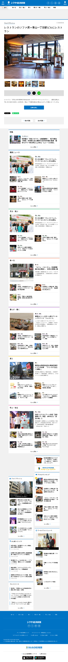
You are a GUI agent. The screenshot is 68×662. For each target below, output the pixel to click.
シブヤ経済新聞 (16, 3)
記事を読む (34, 107)
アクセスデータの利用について (21, 635)
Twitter (51, 3)
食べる (14, 7)
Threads (59, 3)
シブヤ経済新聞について (23, 632)
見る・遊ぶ (22, 7)
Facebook (48, 3)
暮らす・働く (37, 7)
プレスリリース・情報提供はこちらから (42, 632)
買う (29, 7)
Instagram (55, 3)
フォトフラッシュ (9, 23)
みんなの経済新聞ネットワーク (34, 648)
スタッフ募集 (55, 635)
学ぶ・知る (47, 7)
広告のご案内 (45, 635)
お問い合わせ (35, 635)
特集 (54, 7)
